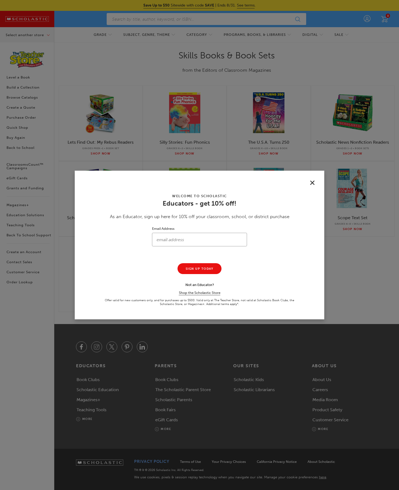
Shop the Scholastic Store (199, 293)
